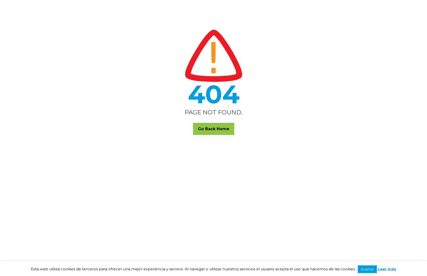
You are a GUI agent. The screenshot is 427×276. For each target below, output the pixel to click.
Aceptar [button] (367, 269)
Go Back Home (213, 129)
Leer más (387, 269)
